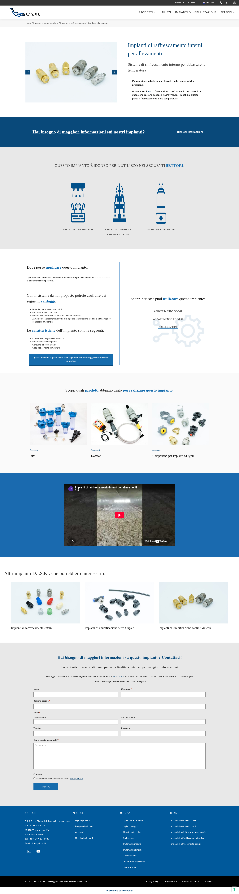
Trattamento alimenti (132, 850)
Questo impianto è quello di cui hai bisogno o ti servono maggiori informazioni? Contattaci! (71, 359)
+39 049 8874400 (39, 839)
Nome (37, 689)
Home (28, 23)
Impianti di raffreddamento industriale (187, 838)
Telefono (38, 728)
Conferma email (128, 718)
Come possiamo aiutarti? (46, 740)
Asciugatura (128, 838)
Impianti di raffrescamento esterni (186, 844)
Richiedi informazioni (190, 132)
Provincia (126, 728)
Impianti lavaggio (130, 826)
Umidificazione (168, 327)
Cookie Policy (170, 882)
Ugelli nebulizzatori (84, 838)
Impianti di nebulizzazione (195, 12)
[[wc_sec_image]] (58, 424)
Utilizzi (165, 12)
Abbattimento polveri (168, 319)
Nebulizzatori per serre (78, 229)
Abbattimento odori (168, 311)
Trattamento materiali (132, 844)
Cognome (126, 689)
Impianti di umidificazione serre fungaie (188, 832)
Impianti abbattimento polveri (184, 820)
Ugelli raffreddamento (133, 820)
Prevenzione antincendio (134, 862)
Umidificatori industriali (161, 229)
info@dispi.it (118, 676)
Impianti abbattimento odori (183, 826)
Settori (226, 12)
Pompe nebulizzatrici (84, 826)
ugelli (150, 91)
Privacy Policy (76, 779)
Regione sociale (41, 701)
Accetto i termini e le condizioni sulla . (59, 779)
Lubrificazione (129, 867)
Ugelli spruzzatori (83, 820)
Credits (208, 882)
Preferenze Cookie (190, 882)
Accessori (34, 450)
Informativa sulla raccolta (119, 890)
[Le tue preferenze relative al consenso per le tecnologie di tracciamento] (234, 889)
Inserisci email (39, 718)
